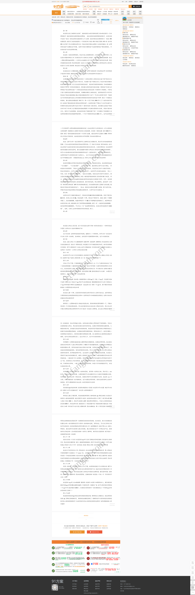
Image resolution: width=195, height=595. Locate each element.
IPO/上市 (110, 14)
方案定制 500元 (95, 532)
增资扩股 (117, 9)
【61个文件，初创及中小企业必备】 (131, 22)
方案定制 (137, 6)
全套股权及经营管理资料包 (83, 11)
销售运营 (99, 11)
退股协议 (125, 29)
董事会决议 (133, 34)
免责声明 (97, 584)
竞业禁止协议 (132, 63)
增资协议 (131, 57)
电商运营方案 (69, 17)
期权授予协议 (134, 36)
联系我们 (74, 586)
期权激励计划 (126, 36)
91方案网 (57, 1)
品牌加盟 (141, 1)
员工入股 (106, 9)
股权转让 (111, 9)
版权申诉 (97, 588)
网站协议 (86, 588)
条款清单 (125, 57)
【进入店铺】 (67, 22)
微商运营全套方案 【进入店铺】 (58, 22)
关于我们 (74, 584)
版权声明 (97, 586)
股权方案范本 (70, 11)
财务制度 (110, 11)
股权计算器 (78, 14)
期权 (95, 9)
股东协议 (85, 9)
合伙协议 (91, 9)
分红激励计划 (126, 48)
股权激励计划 (126, 42)
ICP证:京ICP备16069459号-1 (88, 593)
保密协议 (133, 65)
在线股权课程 (70, 14)
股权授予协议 (134, 42)
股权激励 (100, 9)
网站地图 (86, 591)
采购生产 (99, 14)
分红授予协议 (134, 48)
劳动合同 (125, 63)
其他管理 (116, 14)
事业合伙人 (123, 9)
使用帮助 (86, 586)
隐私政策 (74, 588)
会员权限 (86, 584)
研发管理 (116, 11)
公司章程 (125, 59)
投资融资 (105, 14)
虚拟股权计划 (126, 53)
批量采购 (131, 1)
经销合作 (136, 1)
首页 (56, 13)
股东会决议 (125, 34)
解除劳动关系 (126, 65)
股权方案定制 (86, 14)
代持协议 (131, 27)
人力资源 (105, 11)
